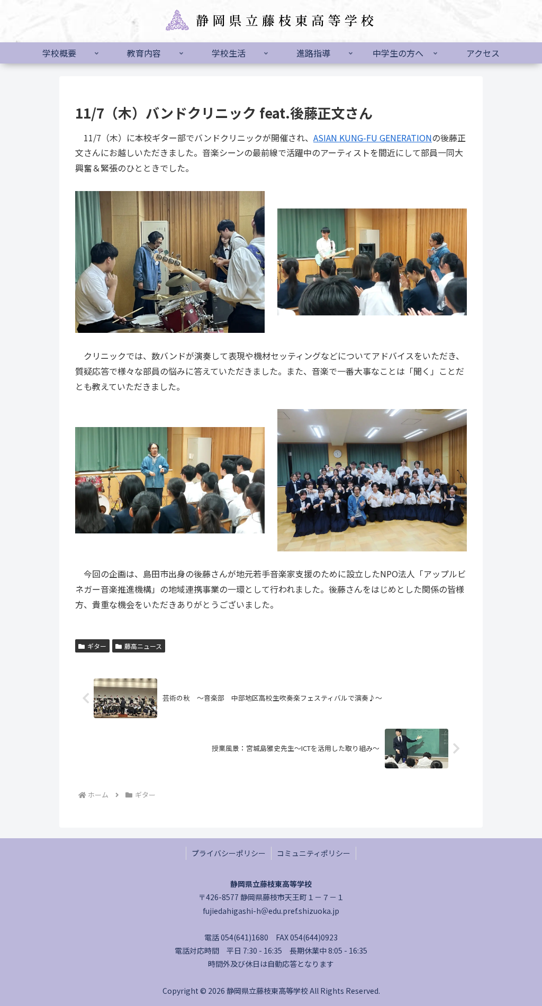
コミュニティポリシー (313, 853)
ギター (96, 645)
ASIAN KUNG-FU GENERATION (372, 137)
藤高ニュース (143, 645)
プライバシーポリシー (229, 853)
